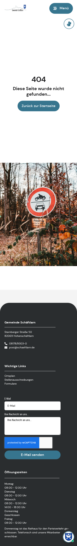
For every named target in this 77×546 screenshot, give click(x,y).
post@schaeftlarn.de (22, 347)
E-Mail (7, 398)
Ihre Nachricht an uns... (16, 414)
